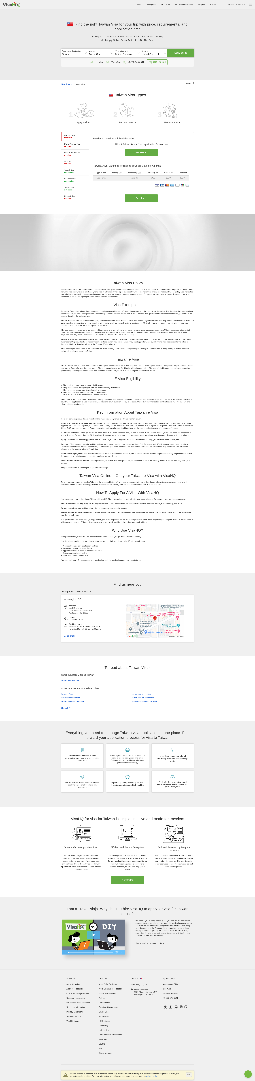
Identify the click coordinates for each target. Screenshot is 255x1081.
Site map (167, 989)
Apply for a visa (73, 984)
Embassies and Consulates (78, 1002)
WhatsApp (115, 62)
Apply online (180, 52)
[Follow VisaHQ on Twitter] (165, 1007)
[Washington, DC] (155, 637)
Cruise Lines (104, 1012)
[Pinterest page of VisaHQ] (181, 1007)
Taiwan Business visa (70, 680)
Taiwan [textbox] (65, 54)
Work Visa (165, 4)
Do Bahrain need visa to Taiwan (144, 701)
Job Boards (104, 1016)
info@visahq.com (170, 993)
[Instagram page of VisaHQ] (186, 1007)
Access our (170, 984)
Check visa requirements (77, 993)
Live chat (99, 62)
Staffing (102, 1044)
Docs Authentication (184, 4)
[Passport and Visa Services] (11, 4)
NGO (101, 1048)
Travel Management (107, 993)
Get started (141, 152)
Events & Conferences (108, 1007)
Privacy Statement (74, 1012)
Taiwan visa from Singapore (72, 701)
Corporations (104, 1002)
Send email (69, 636)
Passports (151, 4)
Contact (213, 4)
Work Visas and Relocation (110, 989)
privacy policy (152, 1076)
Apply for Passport (74, 989)
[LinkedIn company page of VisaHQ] (176, 1007)
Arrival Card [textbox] (95, 54)
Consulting (103, 1025)
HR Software (104, 1021)
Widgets (201, 4)
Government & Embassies (110, 1035)
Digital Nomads (105, 1053)
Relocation (103, 1039)
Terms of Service (73, 1016)
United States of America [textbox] (127, 54)
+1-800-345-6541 (170, 998)
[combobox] (74, 53)
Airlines (102, 998)
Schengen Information (75, 1007)
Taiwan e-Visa (67, 694)
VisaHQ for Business (108, 984)
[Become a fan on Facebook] (170, 1007)
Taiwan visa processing (141, 694)
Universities (104, 1030)
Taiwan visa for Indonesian (142, 698)
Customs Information (75, 998)
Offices (134, 978)
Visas (139, 4)
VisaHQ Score (72, 1021)
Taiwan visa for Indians (70, 698)
